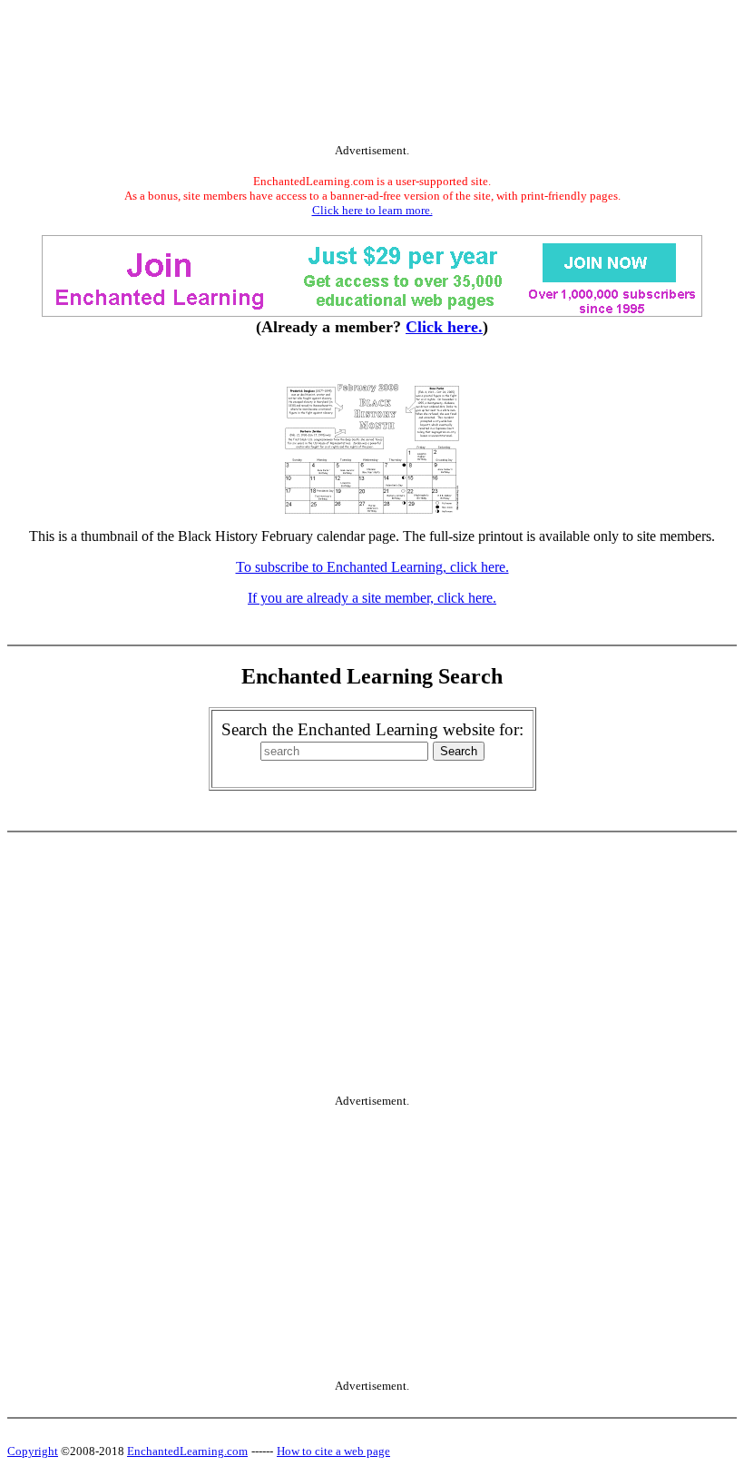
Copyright (32, 1451)
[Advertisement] (372, 75)
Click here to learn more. (372, 210)
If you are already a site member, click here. (372, 597)
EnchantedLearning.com (187, 1451)
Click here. (444, 327)
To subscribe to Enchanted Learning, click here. (372, 567)
